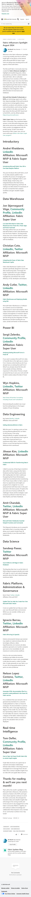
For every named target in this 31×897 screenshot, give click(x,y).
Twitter (18, 249)
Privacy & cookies (15, 888)
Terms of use (24, 888)
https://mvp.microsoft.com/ (11, 115)
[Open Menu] (28, 24)
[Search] (18, 19)
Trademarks (4, 891)
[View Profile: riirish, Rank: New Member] (5, 50)
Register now (5, 13)
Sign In (27, 19)
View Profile (12, 844)
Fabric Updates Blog (7, 23)
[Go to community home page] (10, 19)
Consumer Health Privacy (22, 893)
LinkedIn (8, 152)
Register (22, 19)
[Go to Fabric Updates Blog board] (5, 850)
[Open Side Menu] (2, 19)
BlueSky (11, 418)
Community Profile (14, 338)
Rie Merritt (10, 49)
